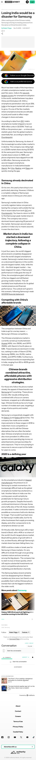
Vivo (12, 168)
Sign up (31, 643)
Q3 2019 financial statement (12, 294)
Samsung (5, 392)
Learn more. (32, 9)
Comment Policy (14, 639)
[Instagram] (9, 737)
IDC (22, 121)
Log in (26, 643)
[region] (18, 670)
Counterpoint (6, 137)
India (3, 106)
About (18, 706)
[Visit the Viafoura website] (30, 695)
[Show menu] (2, 2)
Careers (18, 716)
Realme (18, 168)
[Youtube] (15, 737)
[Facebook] (2, 737)
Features (4, 625)
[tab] (6, 657)
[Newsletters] (27, 737)
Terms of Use (18, 721)
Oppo (28, 168)
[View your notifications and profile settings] (33, 657)
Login (32, 2)
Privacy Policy (18, 727)
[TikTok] (34, 737)
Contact (18, 711)
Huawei (4, 343)
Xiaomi (4, 168)
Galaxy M (18, 418)
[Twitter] (21, 737)
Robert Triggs (7, 28)
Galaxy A (7, 418)
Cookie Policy (18, 732)
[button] (18, 2)
